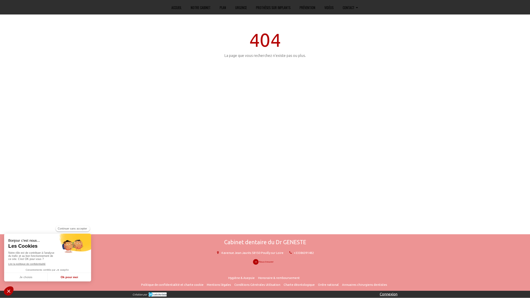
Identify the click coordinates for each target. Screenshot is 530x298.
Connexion (389, 294)
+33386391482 (304, 253)
